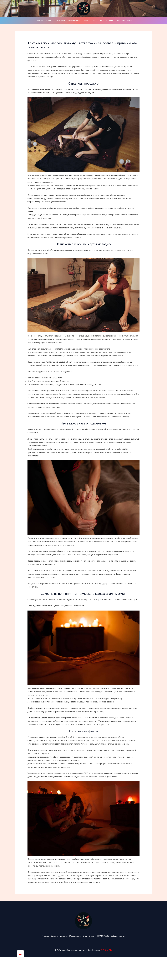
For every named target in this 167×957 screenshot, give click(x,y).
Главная (39, 20)
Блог (86, 20)
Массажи (61, 20)
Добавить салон (124, 20)
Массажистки (74, 20)
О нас (94, 20)
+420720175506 (106, 20)
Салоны (49, 20)
